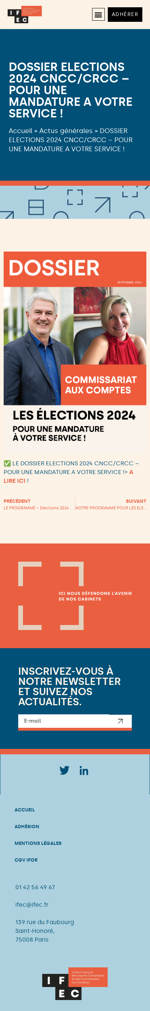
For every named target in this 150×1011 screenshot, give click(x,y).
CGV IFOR (26, 860)
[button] (98, 14)
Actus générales (66, 131)
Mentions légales (38, 843)
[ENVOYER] (120, 723)
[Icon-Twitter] (64, 771)
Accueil (20, 131)
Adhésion (27, 826)
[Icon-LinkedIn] (84, 771)
